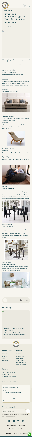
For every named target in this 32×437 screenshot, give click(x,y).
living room (5, 89)
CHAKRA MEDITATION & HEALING (10, 381)
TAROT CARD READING (7, 379)
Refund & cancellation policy (16, 429)
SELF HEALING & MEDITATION (9, 372)
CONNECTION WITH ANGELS (9, 376)
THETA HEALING (20, 356)
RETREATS (4, 356)
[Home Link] (5, 5)
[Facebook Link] (24, 300)
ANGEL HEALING (20, 360)
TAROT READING (20, 354)
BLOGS (3, 358)
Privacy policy (21, 425)
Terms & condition (11, 425)
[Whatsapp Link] (29, 434)
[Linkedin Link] (9, 421)
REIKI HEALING (19, 358)
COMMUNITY (5, 360)
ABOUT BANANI (5, 354)
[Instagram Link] (23, 421)
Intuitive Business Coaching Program (21, 363)
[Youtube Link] (18, 421)
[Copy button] (27, 300)
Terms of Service (10, 416)
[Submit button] (28, 411)
